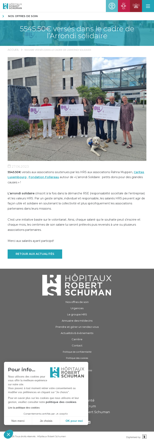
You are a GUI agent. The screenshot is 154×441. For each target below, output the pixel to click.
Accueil (13, 49)
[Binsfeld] (143, 437)
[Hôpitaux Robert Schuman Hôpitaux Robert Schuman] (11, 6)
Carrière (77, 339)
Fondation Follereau (44, 177)
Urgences (77, 308)
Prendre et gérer (77, 326)
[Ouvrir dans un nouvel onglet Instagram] (89, 423)
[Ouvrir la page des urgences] (136, 6)
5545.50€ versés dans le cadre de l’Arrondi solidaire (77, 32)
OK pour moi (74, 420)
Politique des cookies (77, 358)
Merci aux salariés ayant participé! (31, 241)
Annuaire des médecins (77, 320)
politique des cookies (61, 402)
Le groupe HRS (77, 314)
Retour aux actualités (35, 254)
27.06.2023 (20, 167)
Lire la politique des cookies (24, 407)
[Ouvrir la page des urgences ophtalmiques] (124, 6)
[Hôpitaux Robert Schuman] (77, 285)
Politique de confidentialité (77, 351)
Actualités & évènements (77, 333)
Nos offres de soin (23, 16)
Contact (77, 345)
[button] (8, 434)
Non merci (17, 420)
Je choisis (46, 420)
